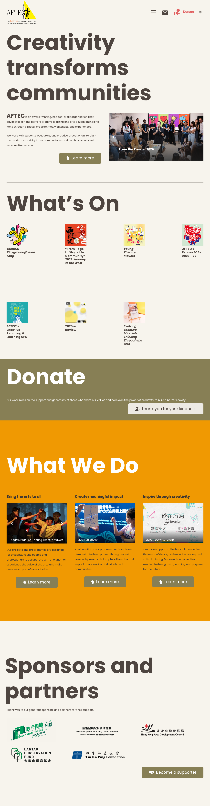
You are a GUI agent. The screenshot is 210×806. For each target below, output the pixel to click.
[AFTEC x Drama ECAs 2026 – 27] (192, 235)
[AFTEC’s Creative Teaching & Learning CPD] (17, 312)
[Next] (198, 137)
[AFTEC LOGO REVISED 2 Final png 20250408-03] (21, 12)
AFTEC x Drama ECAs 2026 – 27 (191, 252)
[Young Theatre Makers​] (134, 235)
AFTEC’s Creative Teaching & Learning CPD (17, 331)
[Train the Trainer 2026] (156, 137)
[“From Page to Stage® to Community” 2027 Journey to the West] (75, 235)
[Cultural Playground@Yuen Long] (17, 235)
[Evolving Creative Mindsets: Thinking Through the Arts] (134, 312)
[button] (153, 12)
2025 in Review (70, 328)
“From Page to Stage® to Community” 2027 (75, 256)
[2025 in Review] (75, 312)
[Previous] (113, 137)
